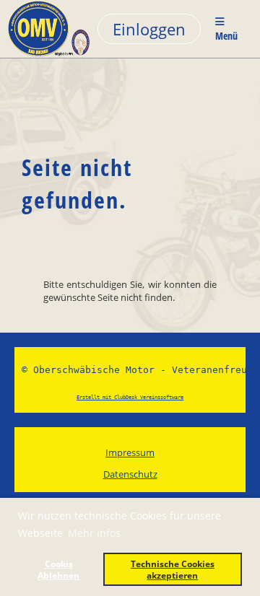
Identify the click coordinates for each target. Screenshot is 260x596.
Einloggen (149, 29)
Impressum (130, 452)
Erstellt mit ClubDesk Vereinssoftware (130, 397)
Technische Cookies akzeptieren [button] (172, 569)
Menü (226, 36)
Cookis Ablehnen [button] (58, 569)
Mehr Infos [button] (94, 533)
